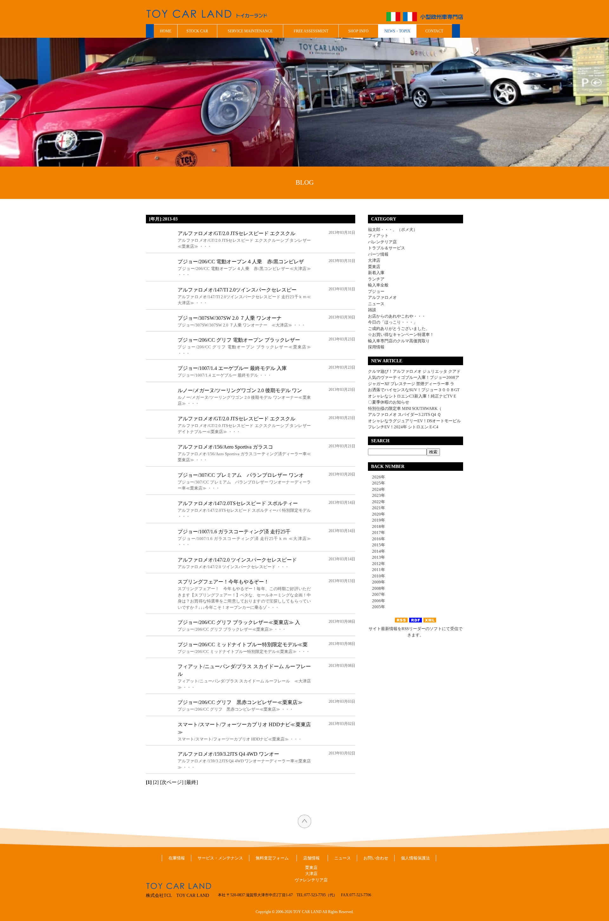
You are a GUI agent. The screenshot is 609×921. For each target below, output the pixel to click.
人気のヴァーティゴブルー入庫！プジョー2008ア (413, 377)
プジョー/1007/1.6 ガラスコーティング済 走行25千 (234, 531)
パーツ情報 (378, 254)
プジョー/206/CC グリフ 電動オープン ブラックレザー (239, 340)
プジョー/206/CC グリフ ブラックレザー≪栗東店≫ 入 (239, 622)
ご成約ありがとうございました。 (399, 328)
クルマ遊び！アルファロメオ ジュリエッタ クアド (414, 371)
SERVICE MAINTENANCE (250, 31)
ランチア (376, 279)
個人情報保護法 (415, 858)
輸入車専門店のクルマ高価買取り (399, 341)
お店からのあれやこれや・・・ (397, 316)
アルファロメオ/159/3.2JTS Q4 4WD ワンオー (228, 754)
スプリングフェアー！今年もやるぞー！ (223, 581)
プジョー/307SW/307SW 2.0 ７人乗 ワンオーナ (230, 318)
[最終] (191, 782)
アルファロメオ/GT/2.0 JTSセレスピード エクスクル (236, 233)
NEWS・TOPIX (397, 31)
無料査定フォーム (272, 858)
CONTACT (434, 31)
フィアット (378, 235)
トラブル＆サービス (386, 248)
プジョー (376, 291)
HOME (165, 31)
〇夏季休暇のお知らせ (388, 402)
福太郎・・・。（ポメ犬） (392, 229)
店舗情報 (311, 858)
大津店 (374, 260)
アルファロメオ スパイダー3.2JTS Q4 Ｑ (404, 414)
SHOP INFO (358, 31)
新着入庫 (376, 272)
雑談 (372, 309)
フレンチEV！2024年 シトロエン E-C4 (403, 426)
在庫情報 (176, 858)
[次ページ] (171, 782)
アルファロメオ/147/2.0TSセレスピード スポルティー (238, 503)
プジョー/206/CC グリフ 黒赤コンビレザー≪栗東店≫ (240, 702)
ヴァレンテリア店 (311, 880)
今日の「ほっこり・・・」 (392, 322)
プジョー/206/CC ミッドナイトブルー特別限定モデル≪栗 (243, 644)
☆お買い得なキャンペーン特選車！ (401, 334)
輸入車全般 (378, 285)
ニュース (376, 303)
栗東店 (374, 266)
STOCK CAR (197, 31)
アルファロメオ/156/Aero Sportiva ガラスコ (225, 447)
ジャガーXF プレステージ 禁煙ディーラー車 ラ (411, 383)
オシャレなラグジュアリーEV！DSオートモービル (414, 420)
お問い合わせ (375, 858)
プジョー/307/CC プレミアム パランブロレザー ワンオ (241, 475)
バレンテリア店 (382, 242)
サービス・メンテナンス (220, 858)
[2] (156, 782)
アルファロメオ (382, 297)
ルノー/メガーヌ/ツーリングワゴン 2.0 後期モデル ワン (240, 390)
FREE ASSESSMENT (311, 31)
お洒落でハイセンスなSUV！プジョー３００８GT (414, 389)
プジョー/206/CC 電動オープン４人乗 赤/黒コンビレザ (241, 261)
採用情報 (376, 347)
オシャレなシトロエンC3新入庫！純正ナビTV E (412, 396)
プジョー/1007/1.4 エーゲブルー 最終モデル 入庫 (232, 368)
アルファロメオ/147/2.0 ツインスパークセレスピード (237, 559)
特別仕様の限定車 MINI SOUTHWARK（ (405, 408)
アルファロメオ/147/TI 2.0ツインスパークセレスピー (237, 290)
